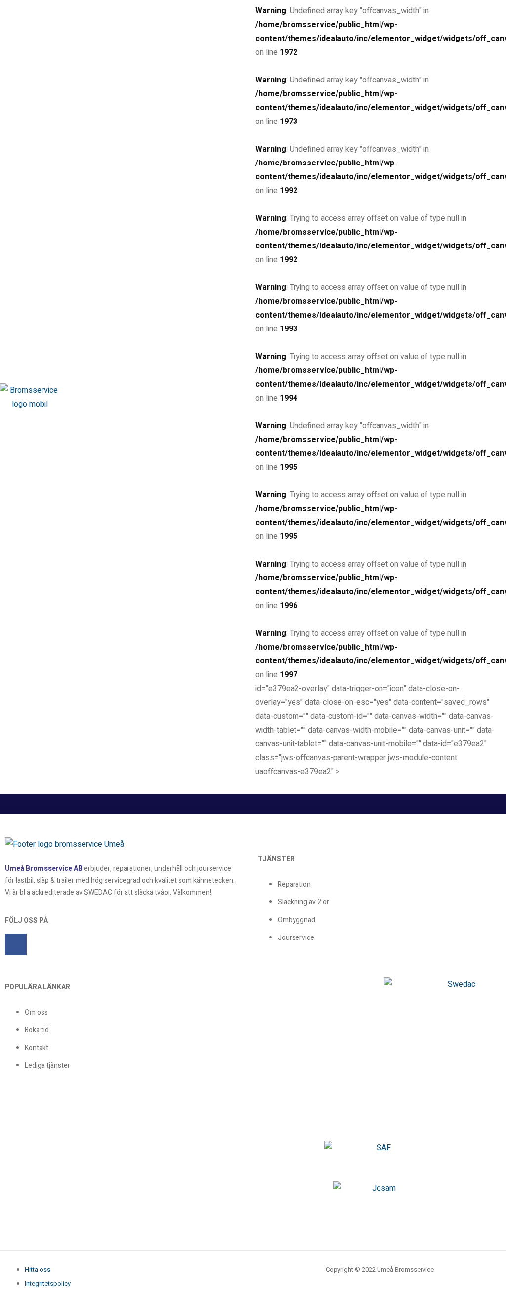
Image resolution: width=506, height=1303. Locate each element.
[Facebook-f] (16, 944)
